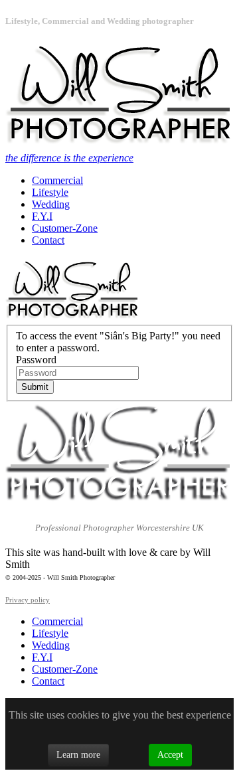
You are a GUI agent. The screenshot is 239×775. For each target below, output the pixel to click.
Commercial (57, 180)
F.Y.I (42, 216)
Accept (170, 755)
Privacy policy (27, 600)
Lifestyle (50, 192)
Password (36, 359)
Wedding (51, 204)
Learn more (78, 755)
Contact (48, 240)
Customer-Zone (65, 228)
